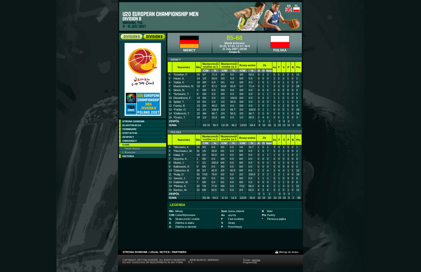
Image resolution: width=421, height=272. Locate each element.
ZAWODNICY (129, 141)
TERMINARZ (129, 129)
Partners (179, 252)
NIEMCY (189, 50)
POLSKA (280, 50)
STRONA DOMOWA (133, 121)
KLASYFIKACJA (131, 125)
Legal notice (160, 252)
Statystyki (129, 133)
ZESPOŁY (128, 137)
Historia (128, 156)
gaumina (256, 260)
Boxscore (130, 152)
